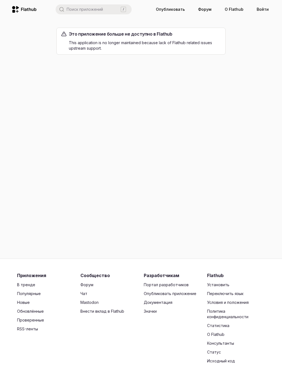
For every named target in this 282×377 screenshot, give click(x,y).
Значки (150, 311)
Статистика (218, 325)
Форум (205, 9)
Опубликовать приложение (170, 293)
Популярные (29, 293)
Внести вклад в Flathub (102, 311)
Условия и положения (228, 302)
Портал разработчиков (166, 284)
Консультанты (220, 343)
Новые (23, 302)
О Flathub (234, 9)
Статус (214, 352)
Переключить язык (225, 293)
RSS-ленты (27, 328)
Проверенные (30, 320)
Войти (263, 9)
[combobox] (94, 9)
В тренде (26, 284)
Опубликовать (170, 9)
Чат (83, 293)
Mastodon (89, 302)
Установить (218, 284)
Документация (158, 302)
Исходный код (221, 361)
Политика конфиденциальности (227, 314)
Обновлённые (30, 311)
